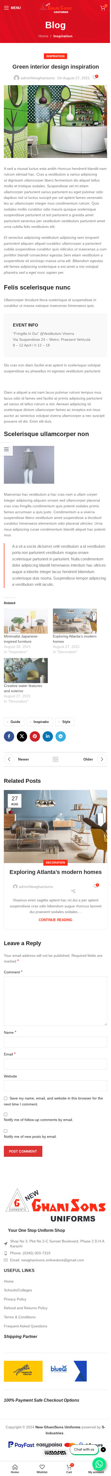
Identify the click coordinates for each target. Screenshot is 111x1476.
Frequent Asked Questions (25, 1326)
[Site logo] (55, 7)
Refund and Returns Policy (25, 1308)
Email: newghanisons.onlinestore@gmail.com (47, 1260)
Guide (15, 722)
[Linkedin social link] (48, 736)
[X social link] (22, 736)
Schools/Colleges (18, 1290)
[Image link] (55, 1205)
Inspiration (63, 36)
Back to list (55, 759)
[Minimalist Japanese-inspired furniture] (26, 621)
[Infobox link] (55, 335)
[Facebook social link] (9, 736)
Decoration (55, 862)
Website (10, 1076)
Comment (13, 972)
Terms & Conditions (20, 1317)
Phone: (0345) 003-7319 (30, 1253)
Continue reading (55, 920)
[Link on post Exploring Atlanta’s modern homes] (55, 826)
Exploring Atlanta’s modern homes (56, 872)
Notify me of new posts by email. (30, 1136)
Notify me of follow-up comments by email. (38, 1120)
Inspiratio (41, 722)
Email (9, 1054)
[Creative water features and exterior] (26, 670)
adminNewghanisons (38, 78)
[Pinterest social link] (35, 736)
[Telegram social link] (61, 736)
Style (66, 722)
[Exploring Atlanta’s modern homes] (75, 621)
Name (10, 1032)
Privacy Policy (15, 1299)
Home (43, 36)
